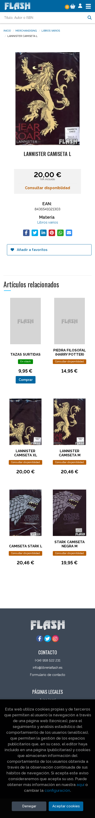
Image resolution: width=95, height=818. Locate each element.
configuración (57, 790)
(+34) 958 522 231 (47, 660)
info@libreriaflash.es (47, 667)
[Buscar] (89, 17)
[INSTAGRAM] (55, 638)
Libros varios (51, 30)
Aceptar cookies (66, 806)
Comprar (26, 380)
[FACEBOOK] (39, 638)
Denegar (29, 806)
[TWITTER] (47, 638)
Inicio (7, 30)
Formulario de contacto (47, 675)
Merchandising (26, 30)
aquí (80, 784)
